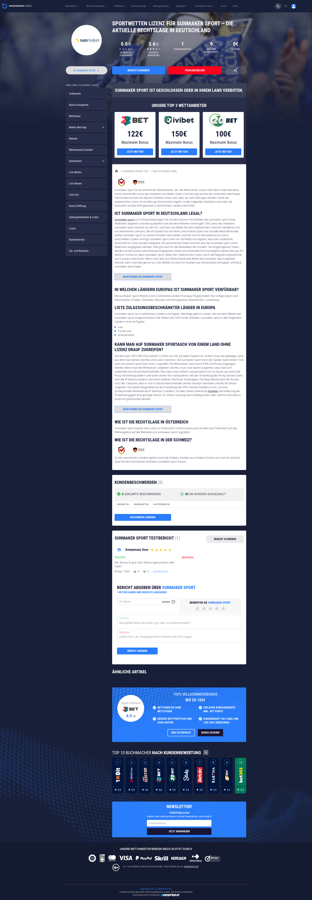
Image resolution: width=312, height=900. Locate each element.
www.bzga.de (191, 866)
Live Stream (75, 183)
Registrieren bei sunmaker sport (143, 276)
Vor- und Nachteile (79, 250)
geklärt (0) (123, 504)
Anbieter (213, 391)
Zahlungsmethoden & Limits (83, 217)
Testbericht (75, 93)
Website (73, 138)
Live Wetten (75, 172)
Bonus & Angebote (78, 104)
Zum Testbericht (181, 732)
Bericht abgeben (137, 650)
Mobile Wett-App (77, 127)
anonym (166, 601)
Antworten (160, 571)
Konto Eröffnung (77, 206)
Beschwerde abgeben (142, 517)
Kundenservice (76, 239)
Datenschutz (164, 889)
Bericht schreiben (139, 70)
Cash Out (74, 194)
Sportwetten (75, 161)
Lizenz (72, 228)
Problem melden (195, 70)
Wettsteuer (75, 116)
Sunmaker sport (124, 219)
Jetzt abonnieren (179, 831)
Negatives (124, 632)
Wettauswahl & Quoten (81, 149)
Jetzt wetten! (135, 151)
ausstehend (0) (161, 504)
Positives (124, 618)
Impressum (147, 889)
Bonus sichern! (210, 732)
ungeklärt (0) (141, 504)
